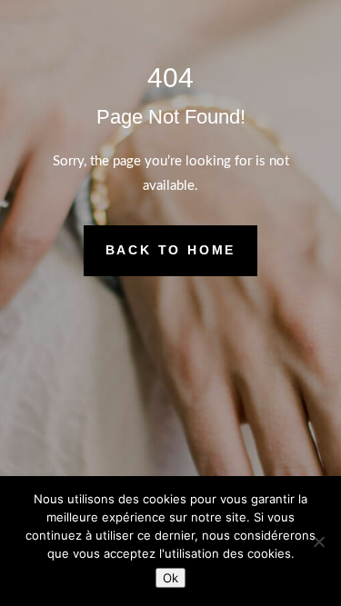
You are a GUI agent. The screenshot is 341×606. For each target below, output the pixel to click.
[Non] (318, 541)
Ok (170, 578)
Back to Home (170, 250)
